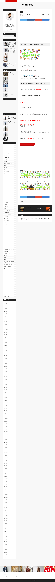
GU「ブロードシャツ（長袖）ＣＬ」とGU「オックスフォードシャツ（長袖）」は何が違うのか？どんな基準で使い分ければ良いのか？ (12, 123)
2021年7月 (5, 400)
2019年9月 (5, 436)
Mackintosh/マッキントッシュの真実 (12, 128)
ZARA (9, 177)
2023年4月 (5, 366)
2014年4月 (5, 539)
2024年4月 (5, 347)
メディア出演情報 (9, 224)
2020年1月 (5, 429)
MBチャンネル (10, 173)
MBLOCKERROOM (9, 157)
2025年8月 (5, 321)
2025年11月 (5, 316)
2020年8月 (5, 418)
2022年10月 (5, 376)
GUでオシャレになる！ (10, 153)
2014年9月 (5, 533)
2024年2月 (5, 350)
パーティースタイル (9, 212)
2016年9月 (5, 494)
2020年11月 (5, 413)
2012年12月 (5, 557)
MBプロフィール (10, 576)
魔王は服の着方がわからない (9, 296)
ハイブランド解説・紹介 (9, 210)
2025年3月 (5, 329)
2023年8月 (5, 360)
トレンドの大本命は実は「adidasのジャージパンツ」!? (12, 79)
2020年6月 (5, 421)
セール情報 (9, 208)
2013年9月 (5, 549)
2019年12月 (5, 431)
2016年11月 (5, 491)
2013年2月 (5, 554)
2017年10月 (5, 473)
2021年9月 (5, 397)
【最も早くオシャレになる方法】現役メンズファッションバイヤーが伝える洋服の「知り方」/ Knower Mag (27, 580)
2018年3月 (5, 465)
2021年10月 (5, 395)
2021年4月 (5, 405)
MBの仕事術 (9, 165)
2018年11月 (5, 452)
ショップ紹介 (10, 200)
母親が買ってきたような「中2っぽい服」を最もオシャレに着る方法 (10, 279)
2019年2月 (5, 447)
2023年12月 (5, 353)
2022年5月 (5, 384)
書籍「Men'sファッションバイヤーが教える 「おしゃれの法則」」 (10, 262)
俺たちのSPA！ (9, 245)
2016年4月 (5, 502)
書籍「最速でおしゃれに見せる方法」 (9, 264)
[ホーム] (4, 1)
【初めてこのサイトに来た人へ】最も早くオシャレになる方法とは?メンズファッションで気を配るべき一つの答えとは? (35, 219)
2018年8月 (5, 457)
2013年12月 (5, 546)
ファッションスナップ (9, 216)
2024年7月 (5, 342)
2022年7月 (5, 381)
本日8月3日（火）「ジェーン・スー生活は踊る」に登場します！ (30, 181)
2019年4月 (5, 444)
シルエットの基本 (9, 202)
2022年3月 (5, 387)
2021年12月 (5, 392)
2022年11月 (5, 374)
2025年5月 (5, 326)
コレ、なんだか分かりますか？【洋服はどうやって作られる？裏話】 (12, 74)
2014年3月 (5, 541)
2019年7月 (5, 439)
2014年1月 (5, 544)
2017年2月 (5, 486)
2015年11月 (5, 510)
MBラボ (10, 175)
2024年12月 (5, 334)
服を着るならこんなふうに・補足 (10, 272)
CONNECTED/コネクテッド (9, 151)
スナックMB (9, 204)
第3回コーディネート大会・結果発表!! (12, 84)
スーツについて (10, 206)
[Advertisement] (27, 33)
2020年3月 (5, 426)
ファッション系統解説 (9, 220)
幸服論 (9, 257)
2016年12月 (5, 489)
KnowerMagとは (5, 576)
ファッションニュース (9, 218)
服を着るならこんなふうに (10, 270)
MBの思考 (10, 167)
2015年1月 (5, 526)
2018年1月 (5, 468)
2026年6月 (5, 305)
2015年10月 (5, 512)
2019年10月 (5, 434)
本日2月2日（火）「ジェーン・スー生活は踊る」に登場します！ (46, 193)
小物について (9, 255)
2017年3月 (5, 484)
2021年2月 (5, 408)
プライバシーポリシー (20, 576)
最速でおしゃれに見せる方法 (9, 266)
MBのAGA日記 (9, 161)
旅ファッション (9, 259)
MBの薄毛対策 (9, 169)
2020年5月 (5, 423)
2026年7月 (5, 303)
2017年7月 (5, 478)
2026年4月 (5, 308)
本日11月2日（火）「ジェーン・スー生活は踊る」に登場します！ (38, 181)
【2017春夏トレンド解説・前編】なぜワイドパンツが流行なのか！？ (12, 90)
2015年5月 (5, 520)
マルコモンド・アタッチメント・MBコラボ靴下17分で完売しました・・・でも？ (12, 139)
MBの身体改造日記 (9, 171)
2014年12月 (5, 528)
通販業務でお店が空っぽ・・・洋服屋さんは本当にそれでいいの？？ (12, 95)
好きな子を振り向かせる (9, 253)
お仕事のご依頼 (15, 576)
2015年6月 (5, 518)
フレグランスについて (9, 222)
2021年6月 (5, 402)
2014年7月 (5, 536)
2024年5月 (5, 345)
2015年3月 (5, 523)
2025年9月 (5, 319)
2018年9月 (5, 455)
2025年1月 (5, 332)
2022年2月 (5, 389)
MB (9, 21)
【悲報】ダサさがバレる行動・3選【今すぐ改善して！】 (12, 133)
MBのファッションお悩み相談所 (9, 163)
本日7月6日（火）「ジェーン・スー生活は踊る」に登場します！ (23, 193)
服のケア (9, 268)
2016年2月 (5, 505)
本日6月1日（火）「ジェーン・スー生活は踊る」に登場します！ (46, 181)
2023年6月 (5, 363)
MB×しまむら (9, 159)
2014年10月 (5, 531)
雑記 (10, 294)
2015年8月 (5, 515)
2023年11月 (5, 355)
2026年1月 (5, 313)
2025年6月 (5, 324)
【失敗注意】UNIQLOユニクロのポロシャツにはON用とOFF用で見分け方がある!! (12, 55)
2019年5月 (5, 442)
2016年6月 (5, 499)
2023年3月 (5, 368)
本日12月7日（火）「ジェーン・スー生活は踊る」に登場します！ (23, 181)
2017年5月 (5, 481)
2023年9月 (5, 358)
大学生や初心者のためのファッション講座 (10, 249)
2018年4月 (5, 463)
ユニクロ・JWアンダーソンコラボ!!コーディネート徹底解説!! (12, 118)
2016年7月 (5, 497)
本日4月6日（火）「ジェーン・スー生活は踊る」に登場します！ (38, 193)
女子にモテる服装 (9, 251)
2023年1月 (5, 371)
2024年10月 (5, 337)
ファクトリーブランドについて (9, 214)
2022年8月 (5, 379)
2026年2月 (5, 311)
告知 (5, 7)
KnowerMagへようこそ (9, 155)
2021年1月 (5, 410)
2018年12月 (5, 450)
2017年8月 (5, 476)
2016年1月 (5, 507)
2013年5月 (5, 552)
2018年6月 (5, 460)
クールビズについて (9, 198)
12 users (35, 75)
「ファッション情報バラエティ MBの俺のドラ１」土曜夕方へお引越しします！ (30, 193)
